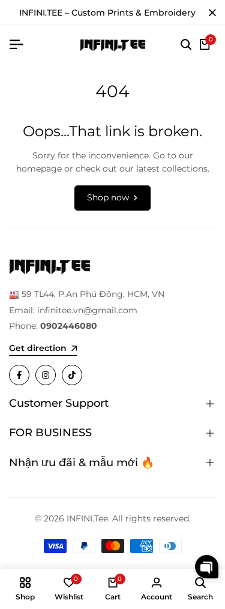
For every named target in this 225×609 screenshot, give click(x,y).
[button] (206, 566)
